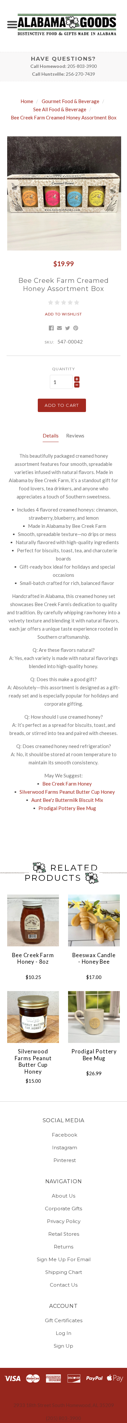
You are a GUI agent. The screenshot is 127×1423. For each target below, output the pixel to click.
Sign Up (63, 1345)
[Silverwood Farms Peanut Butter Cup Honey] (33, 1017)
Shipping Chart (63, 1272)
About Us (63, 1196)
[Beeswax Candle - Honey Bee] (94, 920)
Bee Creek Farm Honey (67, 784)
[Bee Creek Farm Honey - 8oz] (33, 920)
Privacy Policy (63, 1221)
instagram (64, 1147)
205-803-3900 (82, 66)
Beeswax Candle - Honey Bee (94, 958)
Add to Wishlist (63, 314)
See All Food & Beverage (59, 109)
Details (51, 435)
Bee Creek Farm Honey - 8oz (33, 958)
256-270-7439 (80, 74)
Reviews (75, 435)
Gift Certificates (63, 1320)
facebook (64, 1135)
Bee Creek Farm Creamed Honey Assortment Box (64, 117)
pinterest (64, 1160)
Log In (63, 1333)
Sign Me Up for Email (64, 1259)
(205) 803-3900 (63, 1418)
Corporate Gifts (63, 1208)
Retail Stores (63, 1234)
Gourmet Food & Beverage (70, 101)
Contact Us (64, 1284)
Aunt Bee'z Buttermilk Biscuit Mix (66, 800)
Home (27, 101)
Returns (63, 1247)
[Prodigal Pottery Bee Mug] (94, 1017)
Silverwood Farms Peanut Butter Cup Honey (67, 792)
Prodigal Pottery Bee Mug (67, 808)
